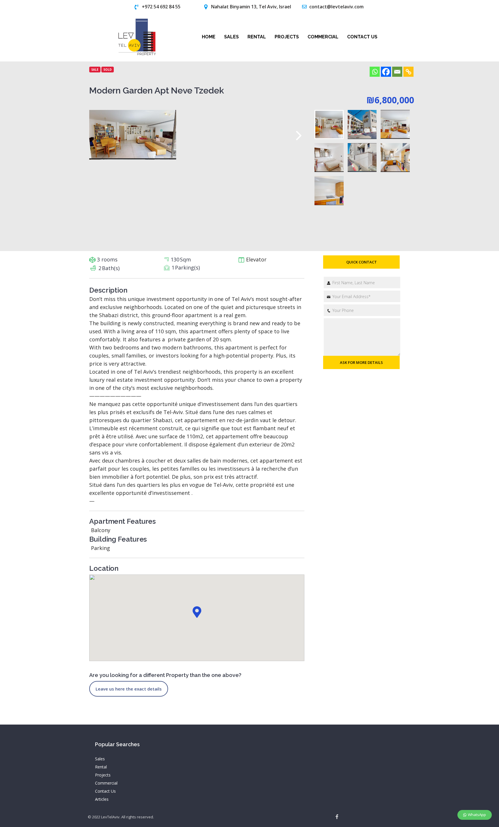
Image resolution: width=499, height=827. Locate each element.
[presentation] (299, 135)
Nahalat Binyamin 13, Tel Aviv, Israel (251, 6)
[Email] (397, 72)
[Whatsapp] (375, 72)
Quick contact (361, 262)
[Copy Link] (408, 72)
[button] (197, 612)
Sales (231, 37)
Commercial (323, 37)
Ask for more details (361, 362)
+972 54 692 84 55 (161, 6)
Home (208, 37)
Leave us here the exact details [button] (129, 689)
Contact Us (362, 37)
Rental (256, 37)
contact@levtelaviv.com (336, 6)
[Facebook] (386, 72)
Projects (287, 37)
